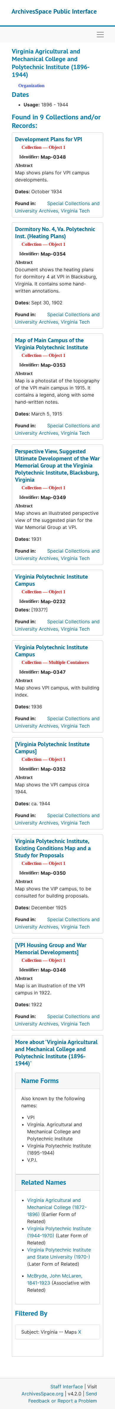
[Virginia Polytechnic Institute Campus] (52, 747)
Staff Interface (66, 1386)
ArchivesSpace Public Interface (54, 11)
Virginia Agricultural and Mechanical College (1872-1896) (57, 1207)
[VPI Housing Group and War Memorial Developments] (50, 948)
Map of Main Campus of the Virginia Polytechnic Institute (51, 343)
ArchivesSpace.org (42, 1394)
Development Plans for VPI (48, 139)
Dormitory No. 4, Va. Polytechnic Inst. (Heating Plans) (55, 232)
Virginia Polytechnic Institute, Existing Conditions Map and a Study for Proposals (53, 848)
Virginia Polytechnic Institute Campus (51, 580)
